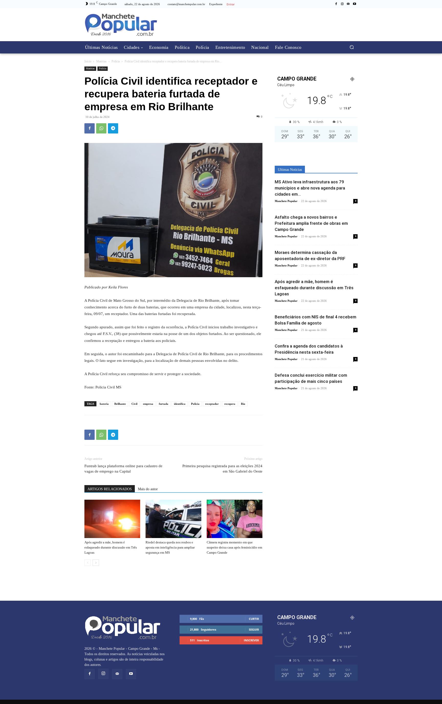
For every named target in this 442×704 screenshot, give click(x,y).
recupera (229, 403)
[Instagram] (342, 4)
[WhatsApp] (101, 128)
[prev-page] (87, 563)
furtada (163, 403)
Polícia (116, 61)
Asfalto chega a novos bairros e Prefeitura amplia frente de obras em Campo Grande (311, 223)
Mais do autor (148, 489)
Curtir (254, 619)
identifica (179, 403)
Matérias (101, 61)
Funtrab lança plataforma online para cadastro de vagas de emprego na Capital (123, 468)
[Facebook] (336, 4)
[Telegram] (113, 128)
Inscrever (251, 640)
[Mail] (348, 4)
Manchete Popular (286, 201)
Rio (243, 403)
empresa (148, 403)
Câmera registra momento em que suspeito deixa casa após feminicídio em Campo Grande (234, 547)
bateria (104, 403)
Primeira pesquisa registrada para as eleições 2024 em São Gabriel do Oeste (222, 468)
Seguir (254, 629)
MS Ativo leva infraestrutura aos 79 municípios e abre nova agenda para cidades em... (310, 188)
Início (87, 61)
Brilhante (120, 403)
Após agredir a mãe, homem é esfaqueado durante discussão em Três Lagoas (110, 547)
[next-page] (96, 563)
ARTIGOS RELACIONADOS (109, 489)
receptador (212, 403)
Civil (134, 403)
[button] (352, 47)
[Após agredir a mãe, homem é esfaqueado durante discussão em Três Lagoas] (112, 519)
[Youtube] (354, 4)
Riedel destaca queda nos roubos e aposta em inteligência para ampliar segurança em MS (170, 547)
